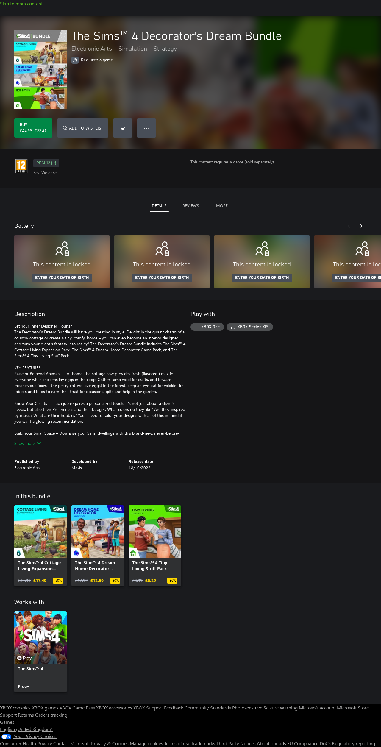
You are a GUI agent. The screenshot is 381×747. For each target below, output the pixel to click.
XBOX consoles (15, 707)
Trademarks (203, 743)
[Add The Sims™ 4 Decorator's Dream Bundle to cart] (122, 128)
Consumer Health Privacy (26, 743)
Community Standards (208, 707)
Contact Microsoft (71, 743)
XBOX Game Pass (77, 707)
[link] (40, 545)
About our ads (271, 743)
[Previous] (349, 226)
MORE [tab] (222, 205)
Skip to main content (21, 3)
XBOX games (45, 707)
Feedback (173, 707)
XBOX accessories (114, 707)
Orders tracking (51, 715)
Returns (26, 715)
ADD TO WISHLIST (86, 128)
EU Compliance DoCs (309, 743)
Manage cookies (146, 743)
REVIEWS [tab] (190, 205)
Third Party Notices (236, 743)
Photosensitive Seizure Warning (265, 707)
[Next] (361, 226)
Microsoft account (317, 707)
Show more (24, 443)
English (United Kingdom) (26, 729)
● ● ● (146, 128)
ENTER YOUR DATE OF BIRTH (62, 278)
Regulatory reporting (353, 743)
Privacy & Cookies (110, 743)
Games (7, 722)
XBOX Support (148, 707)
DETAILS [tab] (159, 205)
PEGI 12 (43, 163)
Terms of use (177, 743)
